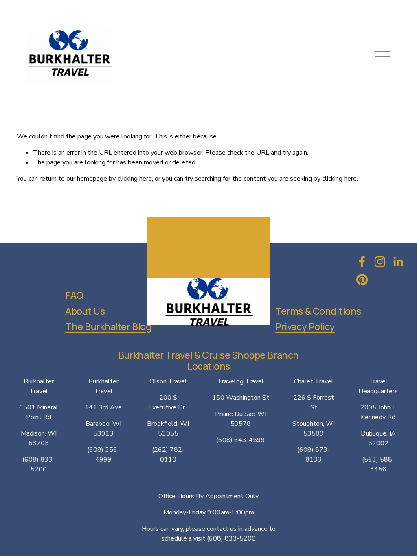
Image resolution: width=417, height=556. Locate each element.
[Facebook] (362, 261)
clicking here (134, 178)
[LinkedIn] (398, 261)
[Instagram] (380, 261)
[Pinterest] (362, 279)
